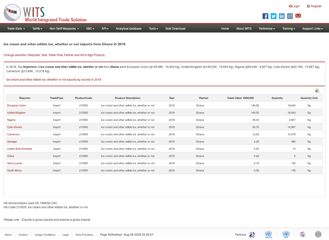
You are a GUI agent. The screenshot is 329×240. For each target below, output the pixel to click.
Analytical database (129, 28)
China (10, 156)
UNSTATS (286, 234)
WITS (48, 12)
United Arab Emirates (19, 148)
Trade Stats (15, 28)
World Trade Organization (303, 234)
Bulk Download (175, 28)
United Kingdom (16, 112)
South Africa (14, 170)
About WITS (244, 28)
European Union (16, 105)
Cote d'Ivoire (14, 127)
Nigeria (11, 120)
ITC (253, 234)
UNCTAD (269, 234)
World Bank (319, 234)
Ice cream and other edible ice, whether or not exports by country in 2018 (53, 79)
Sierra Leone (14, 163)
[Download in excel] (317, 90)
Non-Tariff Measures (63, 28)
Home (225, 28)
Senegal (12, 141)
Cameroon (13, 134)
